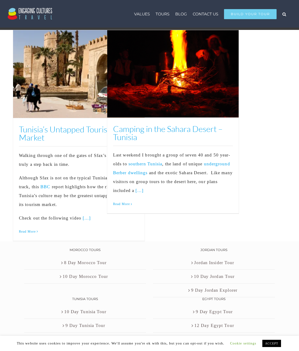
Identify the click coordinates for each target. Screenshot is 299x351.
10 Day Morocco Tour (85, 276)
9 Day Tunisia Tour (85, 325)
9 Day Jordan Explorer (214, 290)
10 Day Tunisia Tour (85, 311)
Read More (27, 231)
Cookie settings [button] (243, 343)
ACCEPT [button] (271, 343)
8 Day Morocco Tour (85, 262)
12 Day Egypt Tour (214, 325)
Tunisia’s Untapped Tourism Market (66, 133)
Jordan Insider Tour (214, 262)
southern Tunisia (145, 163)
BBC (45, 186)
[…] (87, 218)
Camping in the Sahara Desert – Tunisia (168, 133)
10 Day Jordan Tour (214, 276)
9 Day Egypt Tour (214, 311)
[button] (284, 14)
